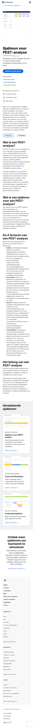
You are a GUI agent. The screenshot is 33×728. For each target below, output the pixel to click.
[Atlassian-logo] (16, 580)
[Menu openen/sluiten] (30, 2)
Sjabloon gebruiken (13, 71)
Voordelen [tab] (21, 135)
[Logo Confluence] (7, 2)
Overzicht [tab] (8, 135)
